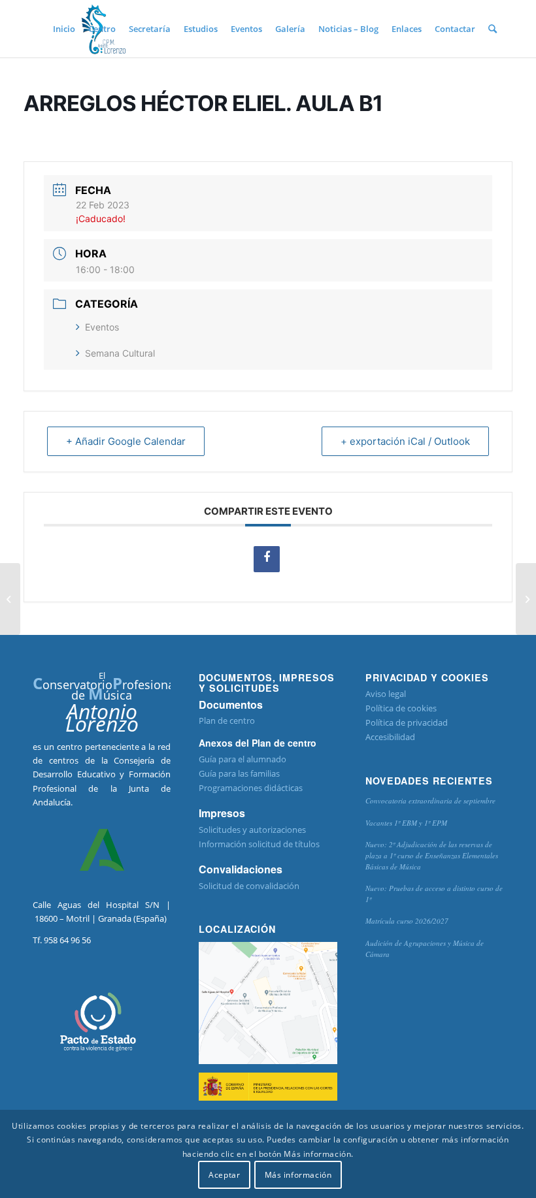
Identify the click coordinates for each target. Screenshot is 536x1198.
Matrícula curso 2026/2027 (406, 921)
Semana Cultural (120, 353)
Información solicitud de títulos (259, 844)
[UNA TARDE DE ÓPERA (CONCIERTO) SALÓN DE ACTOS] (10, 599)
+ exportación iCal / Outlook (405, 441)
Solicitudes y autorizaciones (252, 829)
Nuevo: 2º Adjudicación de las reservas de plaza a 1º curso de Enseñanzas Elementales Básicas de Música (431, 855)
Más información (298, 1174)
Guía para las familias (239, 773)
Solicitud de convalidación (249, 886)
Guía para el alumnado (242, 759)
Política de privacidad (406, 722)
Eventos (102, 326)
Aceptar (224, 1174)
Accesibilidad (390, 737)
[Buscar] (492, 28)
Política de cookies (401, 708)
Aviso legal (385, 694)
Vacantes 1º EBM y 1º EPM (406, 823)
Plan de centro (227, 720)
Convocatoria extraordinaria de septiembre (430, 800)
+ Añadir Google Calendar (126, 441)
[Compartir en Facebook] (267, 559)
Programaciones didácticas (251, 788)
